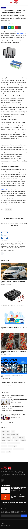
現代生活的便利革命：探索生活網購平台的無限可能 (13, 395)
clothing (16, 440)
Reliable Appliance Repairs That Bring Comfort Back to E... (18, 488)
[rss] (2, 480)
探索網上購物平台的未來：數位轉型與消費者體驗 (12, 410)
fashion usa (4, 446)
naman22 (2, 354)
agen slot (8, 451)
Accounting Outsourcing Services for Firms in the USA (14, 375)
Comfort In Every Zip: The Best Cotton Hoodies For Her (13, 383)
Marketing (10, 440)
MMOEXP (10, 443)
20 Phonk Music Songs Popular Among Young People (18, 415)
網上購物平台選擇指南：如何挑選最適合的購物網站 (13, 406)
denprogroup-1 (4, 504)
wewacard (3, 397)
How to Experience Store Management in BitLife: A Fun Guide (18, 496)
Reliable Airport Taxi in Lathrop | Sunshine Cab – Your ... (13, 282)
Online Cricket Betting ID (18, 449)
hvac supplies (8, 209)
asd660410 (12, 402)
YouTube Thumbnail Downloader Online (10, 434)
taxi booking (23, 440)
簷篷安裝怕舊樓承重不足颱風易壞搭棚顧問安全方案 (19, 400)
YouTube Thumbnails (6, 437)
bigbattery (2, 306)
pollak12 (12, 499)
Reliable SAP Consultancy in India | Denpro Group (14, 502)
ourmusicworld (13, 417)
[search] (26, 2)
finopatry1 (3, 378)
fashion (3, 431)
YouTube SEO (21, 437)
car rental (4, 443)
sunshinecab (3, 284)
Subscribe (24, 516)
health (13, 431)
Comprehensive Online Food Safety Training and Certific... (13, 352)
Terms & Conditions (5, 525)
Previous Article (14, 216)
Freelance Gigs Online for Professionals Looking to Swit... (14, 328)
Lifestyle (14, 437)
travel (8, 431)
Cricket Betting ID (12, 446)
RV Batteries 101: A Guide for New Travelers (12, 305)
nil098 (2, 330)
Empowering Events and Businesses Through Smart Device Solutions (14, 224)
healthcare (4, 440)
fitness (3, 451)
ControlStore (4, 240)
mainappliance (13, 490)
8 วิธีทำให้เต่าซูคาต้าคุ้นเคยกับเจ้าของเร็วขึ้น (14, 218)
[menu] (1, 2)
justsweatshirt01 (4, 385)
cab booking (16, 443)
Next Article (13, 222)
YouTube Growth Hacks (6, 449)
